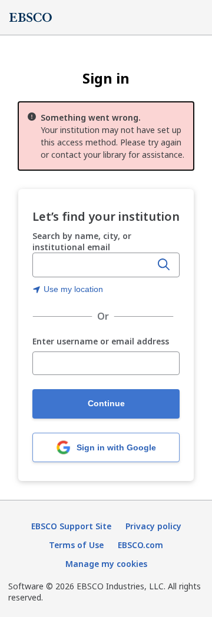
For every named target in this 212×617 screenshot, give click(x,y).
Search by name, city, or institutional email (81, 241)
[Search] (163, 265)
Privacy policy (153, 526)
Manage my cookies (106, 563)
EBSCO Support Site (71, 526)
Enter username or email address (100, 342)
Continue (106, 403)
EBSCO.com (140, 544)
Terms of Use (76, 544)
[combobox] (93, 264)
